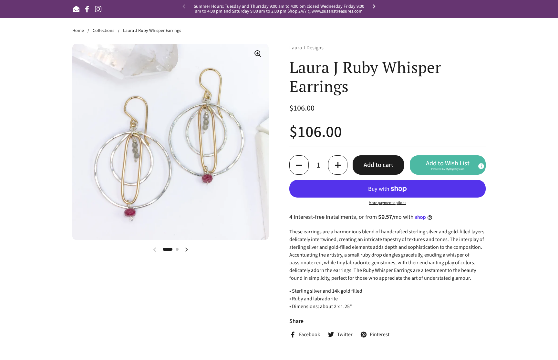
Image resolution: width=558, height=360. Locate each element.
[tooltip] (481, 166)
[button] (299, 165)
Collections (103, 30)
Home (78, 30)
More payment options (387, 203)
